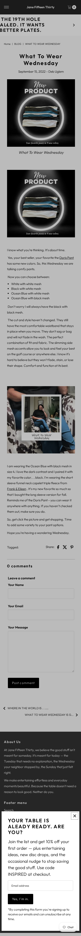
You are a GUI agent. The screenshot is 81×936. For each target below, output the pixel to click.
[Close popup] (74, 816)
